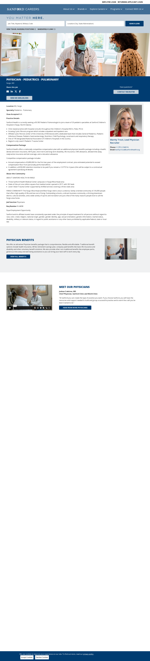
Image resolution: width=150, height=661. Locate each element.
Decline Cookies (42, 657)
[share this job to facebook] (21, 91)
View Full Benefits (18, 256)
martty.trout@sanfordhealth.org (127, 150)
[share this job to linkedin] (13, 91)
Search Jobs (134, 23)
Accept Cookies (27, 657)
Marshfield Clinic (46, 29)
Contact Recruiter (126, 92)
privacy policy (88, 654)
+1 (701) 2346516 (122, 147)
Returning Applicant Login (130, 2)
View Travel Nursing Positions (20, 29)
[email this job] (8, 91)
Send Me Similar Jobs (19, 98)
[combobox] (35, 23)
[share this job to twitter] (17, 91)
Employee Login (109, 2)
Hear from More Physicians (75, 308)
